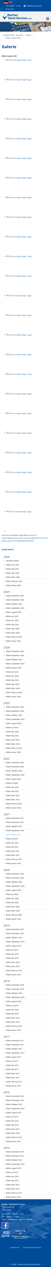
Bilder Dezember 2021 (15, 818)
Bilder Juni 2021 (12, 843)
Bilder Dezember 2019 (15, 929)
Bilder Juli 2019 (12, 950)
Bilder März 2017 (13, 1077)
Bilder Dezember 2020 (15, 874)
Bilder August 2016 (13, 1112)
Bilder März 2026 (13, 577)
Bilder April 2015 (12, 1185)
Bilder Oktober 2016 (14, 1104)
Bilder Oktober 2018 (14, 993)
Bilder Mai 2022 (12, 791)
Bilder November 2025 (15, 600)
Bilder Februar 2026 (14, 581)
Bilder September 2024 (15, 664)
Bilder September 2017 (15, 1053)
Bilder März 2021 (13, 855)
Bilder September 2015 (15, 1164)
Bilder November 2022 (15, 767)
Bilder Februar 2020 (14, 915)
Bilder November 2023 (15, 711)
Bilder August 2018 (13, 1001)
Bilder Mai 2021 (12, 847)
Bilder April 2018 (12, 1018)
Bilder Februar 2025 (14, 637)
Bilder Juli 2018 (12, 1005)
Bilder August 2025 (13, 612)
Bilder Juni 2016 (12, 1121)
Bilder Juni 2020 (12, 898)
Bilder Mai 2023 (12, 736)
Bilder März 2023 (13, 744)
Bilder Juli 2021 (12, 839)
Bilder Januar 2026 (13, 585)
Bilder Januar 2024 (13, 696)
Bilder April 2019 (12, 962)
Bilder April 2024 (12, 684)
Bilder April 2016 (12, 1129)
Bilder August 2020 (13, 890)
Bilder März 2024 (13, 688)
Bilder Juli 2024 (12, 672)
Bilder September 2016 (15, 1108)
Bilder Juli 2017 (12, 1061)
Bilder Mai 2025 (12, 624)
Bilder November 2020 (15, 878)
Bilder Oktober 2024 (14, 659)
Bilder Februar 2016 (14, 1137)
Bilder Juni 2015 (12, 1176)
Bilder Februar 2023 (14, 748)
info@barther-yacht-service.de (20, 1219)
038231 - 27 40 (15, 6)
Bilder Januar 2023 (13, 752)
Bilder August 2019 (13, 946)
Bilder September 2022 (15, 775)
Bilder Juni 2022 (12, 787)
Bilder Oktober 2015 (14, 1160)
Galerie (28, 35)
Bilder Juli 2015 (12, 1172)
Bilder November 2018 (15, 989)
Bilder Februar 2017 (14, 1082)
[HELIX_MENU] (47, 19)
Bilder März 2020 (13, 911)
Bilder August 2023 (13, 723)
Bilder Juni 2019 (12, 954)
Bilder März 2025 (13, 633)
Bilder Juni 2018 (12, 1009)
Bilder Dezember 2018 (15, 985)
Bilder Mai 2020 (12, 902)
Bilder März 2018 (13, 1022)
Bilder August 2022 (13, 779)
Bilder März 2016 (13, 1133)
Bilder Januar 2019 (13, 974)
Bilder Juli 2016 (12, 1117)
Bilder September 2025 (15, 608)
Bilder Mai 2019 (12, 958)
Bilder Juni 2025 (12, 620)
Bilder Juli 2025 (12, 616)
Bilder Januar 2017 (13, 1086)
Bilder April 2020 (12, 907)
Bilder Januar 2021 (13, 863)
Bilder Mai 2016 (12, 1125)
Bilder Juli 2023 (12, 727)
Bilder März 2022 (13, 799)
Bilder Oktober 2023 (14, 715)
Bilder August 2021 (13, 834)
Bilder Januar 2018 (13, 1030)
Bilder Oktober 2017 (14, 1049)
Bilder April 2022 (12, 795)
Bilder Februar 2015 (14, 1193)
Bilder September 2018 (15, 997)
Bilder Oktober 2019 (14, 937)
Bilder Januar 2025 (13, 641)
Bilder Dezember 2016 (15, 1096)
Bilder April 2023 (12, 740)
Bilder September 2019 (15, 942)
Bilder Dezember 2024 (15, 651)
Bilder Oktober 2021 (14, 826)
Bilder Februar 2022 (14, 804)
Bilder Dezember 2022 (15, 762)
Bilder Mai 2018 (12, 1014)
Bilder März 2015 (13, 1189)
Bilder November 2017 (15, 1045)
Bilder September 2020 (15, 886)
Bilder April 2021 (12, 851)
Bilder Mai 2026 (12, 569)
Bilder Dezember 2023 (15, 707)
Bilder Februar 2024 (14, 692)
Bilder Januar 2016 (13, 1141)
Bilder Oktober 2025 (14, 604)
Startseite (19, 35)
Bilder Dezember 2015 (15, 1152)
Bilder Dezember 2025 (15, 596)
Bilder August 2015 (13, 1168)
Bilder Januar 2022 (13, 808)
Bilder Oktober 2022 (14, 771)
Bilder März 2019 (13, 966)
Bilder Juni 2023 (12, 731)
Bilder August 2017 (13, 1057)
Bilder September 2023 (15, 719)
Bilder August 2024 (13, 668)
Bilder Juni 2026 (12, 565)
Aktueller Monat (12, 561)
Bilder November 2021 (15, 822)
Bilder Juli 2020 (12, 894)
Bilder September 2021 (15, 830)
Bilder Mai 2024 (12, 680)
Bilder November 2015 (15, 1156)
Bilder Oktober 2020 (14, 882)
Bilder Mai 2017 (12, 1069)
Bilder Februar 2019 (14, 970)
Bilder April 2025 (12, 629)
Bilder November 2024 (15, 655)
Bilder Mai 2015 (12, 1180)
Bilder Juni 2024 (12, 676)
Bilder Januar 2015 (13, 1197)
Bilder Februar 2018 (14, 1026)
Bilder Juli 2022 (12, 783)
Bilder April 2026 (12, 573)
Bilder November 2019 (15, 933)
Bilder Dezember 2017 (15, 1040)
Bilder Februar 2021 (14, 859)
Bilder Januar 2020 (13, 919)
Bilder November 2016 (15, 1100)
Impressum (14, 1247)
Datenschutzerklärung (32, 1247)
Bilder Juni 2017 (12, 1065)
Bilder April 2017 (12, 1073)
